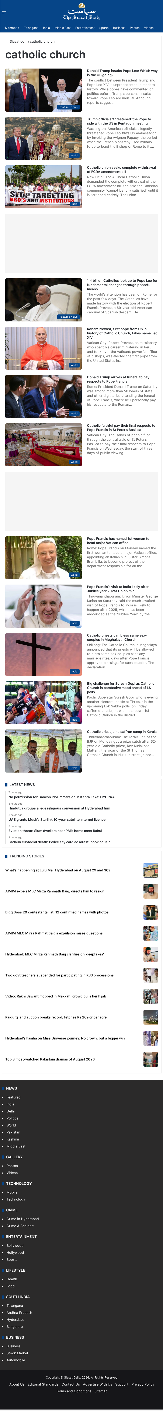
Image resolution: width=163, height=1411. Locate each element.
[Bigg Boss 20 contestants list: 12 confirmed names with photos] (150, 912)
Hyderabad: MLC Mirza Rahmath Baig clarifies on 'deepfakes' (54, 954)
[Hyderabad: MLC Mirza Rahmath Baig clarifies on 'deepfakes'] (150, 954)
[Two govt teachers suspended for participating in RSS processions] (150, 975)
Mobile (12, 1192)
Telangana (31, 27)
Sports (103, 27)
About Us (16, 1384)
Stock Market (17, 1353)
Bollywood (15, 1245)
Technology (16, 1199)
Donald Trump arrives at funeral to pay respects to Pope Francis (118, 379)
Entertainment (85, 27)
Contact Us (71, 1384)
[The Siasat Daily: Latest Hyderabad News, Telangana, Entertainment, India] (81, 11)
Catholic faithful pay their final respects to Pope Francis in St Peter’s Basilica (121, 427)
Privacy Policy (143, 1384)
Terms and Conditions (73, 1391)
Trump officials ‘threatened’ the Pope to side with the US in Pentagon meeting (119, 121)
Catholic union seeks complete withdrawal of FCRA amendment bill (121, 169)
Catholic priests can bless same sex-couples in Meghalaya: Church (117, 637)
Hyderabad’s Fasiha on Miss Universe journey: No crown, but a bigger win (65, 1038)
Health (12, 1279)
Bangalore (15, 1326)
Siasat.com (18, 41)
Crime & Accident (21, 1226)
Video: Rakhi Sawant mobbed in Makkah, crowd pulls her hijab (55, 996)
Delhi (11, 1111)
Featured (14, 1097)
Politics (12, 1118)
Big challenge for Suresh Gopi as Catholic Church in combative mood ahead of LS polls (120, 687)
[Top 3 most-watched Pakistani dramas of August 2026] (150, 1059)
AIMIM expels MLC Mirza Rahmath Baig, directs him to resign (54, 891)
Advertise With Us (97, 1384)
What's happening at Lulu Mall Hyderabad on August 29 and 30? (57, 870)
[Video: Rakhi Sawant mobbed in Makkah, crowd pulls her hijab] (150, 996)
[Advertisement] (81, 243)
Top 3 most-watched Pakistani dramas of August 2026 (50, 1059)
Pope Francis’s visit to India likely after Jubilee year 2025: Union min (118, 589)
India (46, 27)
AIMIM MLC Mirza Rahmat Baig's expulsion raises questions (54, 933)
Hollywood (15, 1252)
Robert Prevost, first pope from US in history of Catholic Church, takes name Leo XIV (122, 333)
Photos (134, 27)
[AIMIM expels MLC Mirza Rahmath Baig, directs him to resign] (150, 891)
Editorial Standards (43, 1384)
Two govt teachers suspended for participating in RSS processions (59, 975)
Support (121, 1384)
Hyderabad (11, 27)
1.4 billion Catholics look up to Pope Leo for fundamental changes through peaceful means (122, 284)
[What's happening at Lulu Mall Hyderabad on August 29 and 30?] (150, 870)
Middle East (63, 27)
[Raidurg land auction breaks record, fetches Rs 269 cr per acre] (150, 1017)
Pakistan (13, 1132)
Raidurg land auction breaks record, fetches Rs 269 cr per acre (56, 1017)
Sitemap (101, 1391)
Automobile (16, 1360)
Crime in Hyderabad (23, 1219)
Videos (148, 27)
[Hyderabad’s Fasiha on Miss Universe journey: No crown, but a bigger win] (150, 1038)
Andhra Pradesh (19, 1312)
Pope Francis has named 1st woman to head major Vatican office (118, 540)
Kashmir (13, 1139)
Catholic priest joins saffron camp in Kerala (122, 731)
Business (119, 27)
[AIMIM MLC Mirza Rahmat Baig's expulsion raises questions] (150, 933)
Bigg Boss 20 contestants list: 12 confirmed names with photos (57, 912)
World (11, 1125)
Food (11, 1286)
